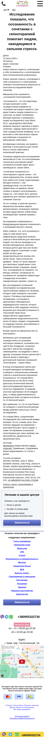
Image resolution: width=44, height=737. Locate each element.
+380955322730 (30, 735)
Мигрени (22, 562)
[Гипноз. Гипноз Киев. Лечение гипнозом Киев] (22, 6)
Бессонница (22, 580)
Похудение (22, 584)
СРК (22, 552)
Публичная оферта (22, 716)
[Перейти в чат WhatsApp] (16, 735)
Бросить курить (22, 573)
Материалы (8, 446)
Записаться (22, 522)
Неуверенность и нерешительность (22, 559)
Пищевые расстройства (22, 591)
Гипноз (17, 129)
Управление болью (22, 566)
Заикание (22, 587)
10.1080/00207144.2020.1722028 (23, 480)
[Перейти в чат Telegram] (10, 735)
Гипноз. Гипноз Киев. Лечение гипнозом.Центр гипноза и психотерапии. (23, 706)
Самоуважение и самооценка (22, 577)
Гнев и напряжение (22, 541)
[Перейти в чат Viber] (3, 735)
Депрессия (22, 548)
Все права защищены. (22, 709)
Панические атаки (22, 545)
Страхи (22, 555)
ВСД (22, 570)
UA (5, 10)
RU (13, 10)
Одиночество (22, 594)
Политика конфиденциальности (22, 718)
